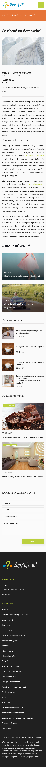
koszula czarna (35, 184)
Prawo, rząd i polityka (12, 666)
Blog (4, 585)
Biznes (5, 610)
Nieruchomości (9, 656)
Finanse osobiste (9, 630)
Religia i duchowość (11, 682)
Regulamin (7, 594)
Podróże (5, 661)
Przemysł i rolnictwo (11, 672)
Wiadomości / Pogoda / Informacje (17, 718)
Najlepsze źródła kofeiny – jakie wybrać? (30, 348)
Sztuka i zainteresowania (13, 708)
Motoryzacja (7, 651)
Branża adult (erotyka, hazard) (15, 615)
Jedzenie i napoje (9, 641)
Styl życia (5, 82)
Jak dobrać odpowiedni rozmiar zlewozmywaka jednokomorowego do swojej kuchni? (30, 379)
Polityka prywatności (13, 590)
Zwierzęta (6, 728)
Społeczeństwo (8, 692)
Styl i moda (7, 703)
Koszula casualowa (35, 156)
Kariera (5, 646)
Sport (4, 697)
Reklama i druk (9, 677)
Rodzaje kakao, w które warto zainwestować (22, 437)
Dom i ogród (7, 620)
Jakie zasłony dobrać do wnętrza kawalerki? (22, 477)
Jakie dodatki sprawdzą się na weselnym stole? (29, 332)
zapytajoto (6, 76)
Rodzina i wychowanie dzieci (15, 687)
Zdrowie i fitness (9, 723)
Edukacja (6, 625)
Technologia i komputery (13, 713)
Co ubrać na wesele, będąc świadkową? (22, 276)
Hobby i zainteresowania (13, 635)
